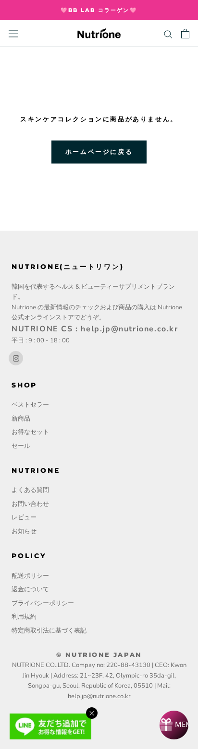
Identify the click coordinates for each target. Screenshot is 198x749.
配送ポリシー (30, 576)
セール (21, 446)
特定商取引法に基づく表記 (49, 630)
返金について (30, 589)
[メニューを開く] (13, 33)
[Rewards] (174, 725)
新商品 (21, 418)
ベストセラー (30, 404)
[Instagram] (16, 358)
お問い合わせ (30, 504)
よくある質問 (30, 490)
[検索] (168, 34)
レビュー (24, 517)
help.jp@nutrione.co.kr (99, 696)
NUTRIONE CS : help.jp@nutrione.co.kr (95, 329)
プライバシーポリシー (43, 603)
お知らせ (24, 531)
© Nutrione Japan (99, 654)
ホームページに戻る (99, 151)
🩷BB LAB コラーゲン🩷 (99, 10)
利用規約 (24, 616)
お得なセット (30, 432)
